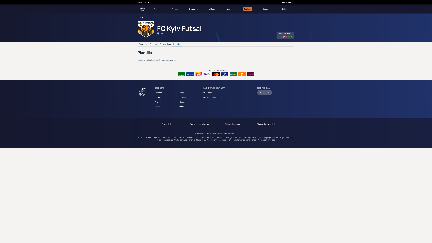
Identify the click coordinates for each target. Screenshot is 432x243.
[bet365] (233, 74)
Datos (181, 92)
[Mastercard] (216, 74)
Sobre (181, 106)
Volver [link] (142, 17)
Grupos (158, 102)
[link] (157, 9)
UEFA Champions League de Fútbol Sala (142, 9)
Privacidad (166, 124)
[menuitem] (160, 9)
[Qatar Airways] (250, 74)
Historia (182, 102)
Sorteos (158, 97)
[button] (193, 9)
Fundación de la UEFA (212, 97)
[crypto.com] (224, 74)
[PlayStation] (190, 74)
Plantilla (176, 44)
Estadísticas (165, 44)
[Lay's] (198, 74)
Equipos (182, 97)
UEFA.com (207, 92)
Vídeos (157, 106)
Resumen (143, 44)
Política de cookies (232, 124)
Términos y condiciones (199, 124)
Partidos (153, 44)
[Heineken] (181, 74)
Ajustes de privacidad (265, 124)
